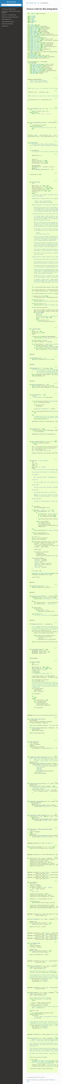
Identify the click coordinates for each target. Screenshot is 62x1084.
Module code (32, 3)
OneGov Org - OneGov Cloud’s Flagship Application (11, 12)
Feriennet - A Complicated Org (9, 14)
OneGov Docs (12, 2)
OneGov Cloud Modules (7, 23)
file (38, 3)
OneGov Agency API (6, 19)
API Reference (5, 26)
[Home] (27, 3)
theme (41, 1079)
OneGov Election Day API (8, 21)
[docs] (55, 78)
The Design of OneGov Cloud (8, 9)
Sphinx (34, 1079)
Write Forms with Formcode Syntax (10, 17)
